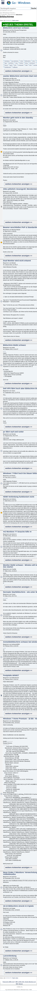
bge (6, 63)
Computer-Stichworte (8, 14)
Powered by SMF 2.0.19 (8, 981)
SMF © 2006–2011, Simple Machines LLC (25, 981)
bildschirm (28, 61)
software (15, 67)
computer (21, 65)
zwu (16, 63)
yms (34, 61)
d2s (15, 65)
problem (11, 63)
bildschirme (7, 16)
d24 (30, 65)
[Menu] (3, 2)
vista (21, 61)
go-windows (15, 61)
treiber (21, 63)
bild (26, 65)
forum (6, 65)
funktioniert (8, 67)
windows (7, 61)
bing (26, 63)
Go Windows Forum (7, 13)
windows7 (32, 63)
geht (11, 65)
